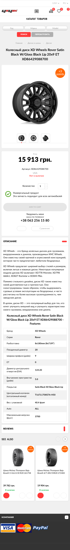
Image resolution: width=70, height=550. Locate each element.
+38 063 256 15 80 (35, 220)
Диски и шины (34, 43)
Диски (49, 43)
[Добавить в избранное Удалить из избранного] (21, 228)
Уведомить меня (35, 214)
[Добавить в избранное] (22, 495)
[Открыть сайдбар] (3, 3)
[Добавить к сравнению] (29, 495)
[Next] (65, 439)
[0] (51, 11)
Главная (19, 43)
